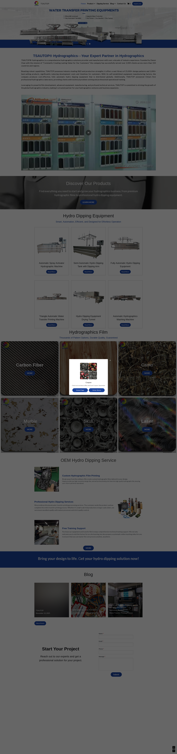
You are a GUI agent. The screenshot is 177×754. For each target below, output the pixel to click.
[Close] (110, 360)
